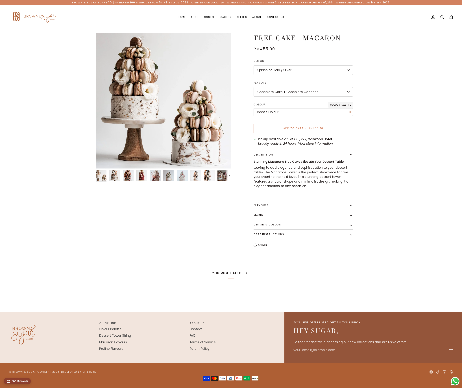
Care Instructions (269, 234)
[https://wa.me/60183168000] (451, 372)
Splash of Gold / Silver (274, 70)
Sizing (258, 215)
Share (262, 245)
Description (263, 154)
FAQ (192, 335)
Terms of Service (202, 342)
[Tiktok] (437, 372)
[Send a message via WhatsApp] (455, 381)
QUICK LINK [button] (107, 323)
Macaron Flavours (113, 342)
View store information (315, 143)
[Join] (450, 349)
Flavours (261, 205)
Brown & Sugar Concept (31, 372)
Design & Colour (267, 224)
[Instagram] (444, 372)
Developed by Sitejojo (78, 372)
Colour (260, 104)
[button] (194, 17)
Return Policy (199, 349)
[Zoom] (163, 100)
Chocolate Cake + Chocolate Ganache (288, 92)
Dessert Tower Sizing (115, 335)
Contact (195, 329)
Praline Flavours (111, 349)
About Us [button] (196, 323)
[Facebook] (431, 372)
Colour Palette (110, 329)
